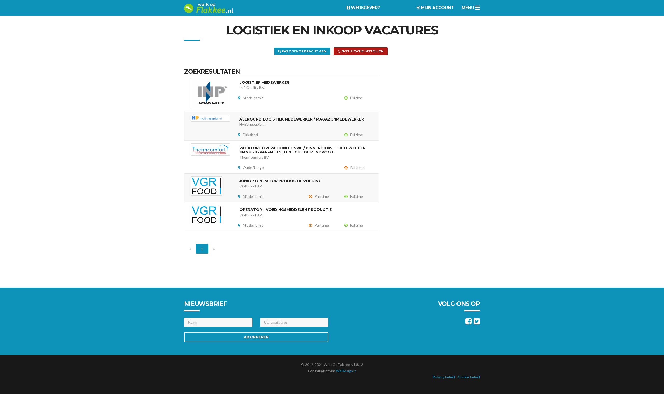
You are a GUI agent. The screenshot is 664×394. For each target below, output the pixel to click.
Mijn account (437, 7)
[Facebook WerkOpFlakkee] (468, 322)
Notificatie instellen (362, 51)
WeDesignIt (346, 371)
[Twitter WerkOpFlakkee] (477, 322)
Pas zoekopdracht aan (303, 51)
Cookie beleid (469, 377)
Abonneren (256, 337)
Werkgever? (365, 7)
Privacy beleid (444, 377)
